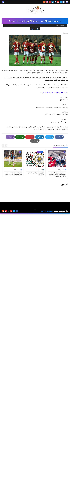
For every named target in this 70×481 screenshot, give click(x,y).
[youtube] (58, 2)
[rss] (44, 2)
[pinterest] (50, 2)
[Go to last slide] (6, 145)
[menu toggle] (67, 2)
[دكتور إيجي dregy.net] (35, 9)
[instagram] (47, 2)
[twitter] (61, 2)
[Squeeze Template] (67, 211)
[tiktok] (55, 2)
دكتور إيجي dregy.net (46, 211)
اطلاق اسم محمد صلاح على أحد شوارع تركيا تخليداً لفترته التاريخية (13, 174)
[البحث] (3, 2)
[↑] (35, 209)
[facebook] (63, 2)
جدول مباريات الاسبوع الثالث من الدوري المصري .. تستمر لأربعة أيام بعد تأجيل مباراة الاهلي (57, 174)
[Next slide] (3, 145)
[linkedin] (52, 2)
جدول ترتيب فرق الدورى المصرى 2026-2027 (36, 174)
